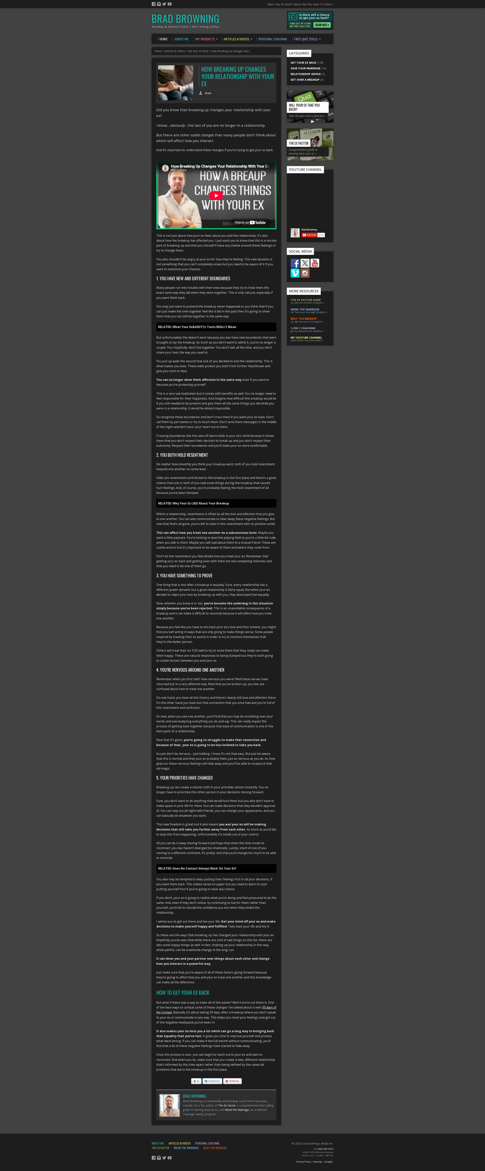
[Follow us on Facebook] (295, 263)
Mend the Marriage (237, 1110)
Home (158, 51)
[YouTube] (169, 4)
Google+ (328, 1161)
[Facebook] (154, 4)
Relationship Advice (306, 74)
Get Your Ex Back (198, 51)
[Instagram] (159, 4)
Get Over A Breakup (305, 79)
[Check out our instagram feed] (305, 273)
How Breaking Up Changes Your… (231, 51)
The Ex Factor (227, 1105)
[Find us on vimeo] (295, 273)
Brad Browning (186, 18)
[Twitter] (164, 4)
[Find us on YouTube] (314, 263)
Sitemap (317, 1161)
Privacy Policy (303, 1161)
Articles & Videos (175, 51)
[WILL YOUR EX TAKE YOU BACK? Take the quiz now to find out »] (310, 121)
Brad (208, 93)
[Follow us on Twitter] (305, 263)
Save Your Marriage (305, 68)
